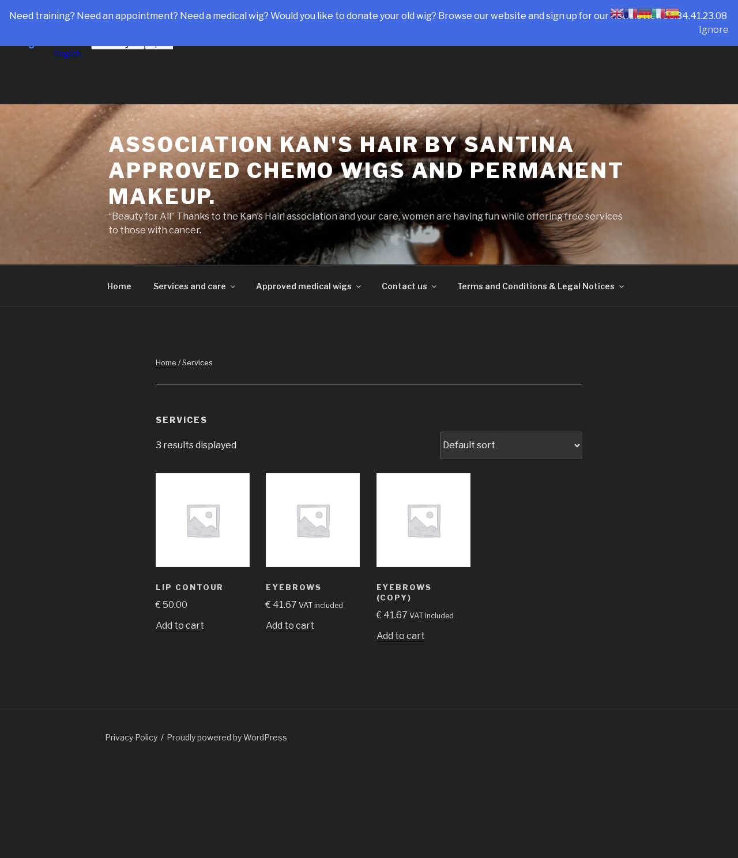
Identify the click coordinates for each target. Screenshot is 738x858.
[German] (645, 12)
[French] (631, 12)
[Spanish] (672, 12)
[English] (617, 12)
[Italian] (658, 12)
